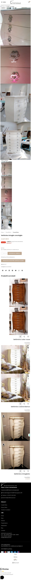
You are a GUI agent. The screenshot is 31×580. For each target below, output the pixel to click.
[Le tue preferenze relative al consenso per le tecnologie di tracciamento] (29, 435)
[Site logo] (15, 2)
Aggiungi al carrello (14, 253)
